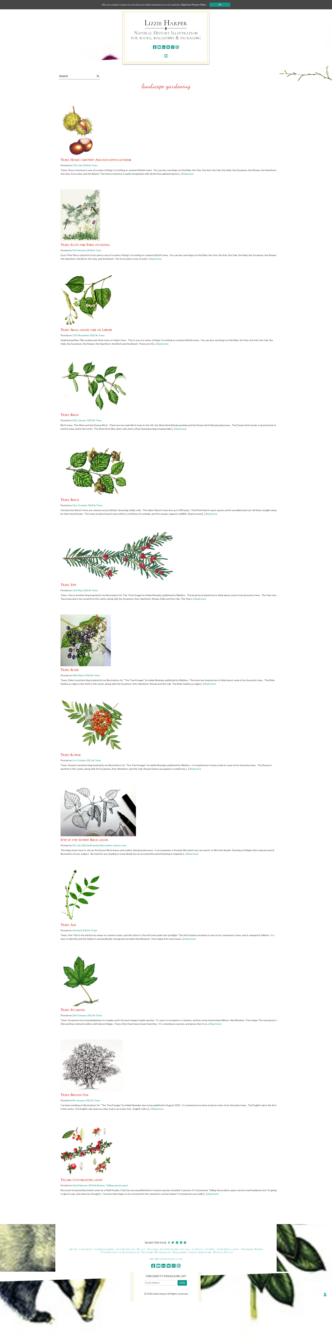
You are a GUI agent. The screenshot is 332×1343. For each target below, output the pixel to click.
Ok (219, 4)
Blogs (141, 1249)
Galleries (85, 1249)
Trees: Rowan (71, 755)
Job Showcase (125, 1249)
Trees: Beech (70, 500)
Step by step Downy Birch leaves (84, 840)
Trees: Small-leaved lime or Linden (86, 330)
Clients (210, 1249)
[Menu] (166, 55)
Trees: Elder (70, 670)
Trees (94, 165)
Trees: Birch (70, 415)
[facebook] (154, 47)
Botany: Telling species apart (112, 1185)
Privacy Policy (223, 1252)
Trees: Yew (68, 585)
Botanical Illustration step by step (108, 845)
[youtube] (159, 47)
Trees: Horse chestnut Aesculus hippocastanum (96, 160)
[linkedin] (163, 47)
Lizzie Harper (166, 22)
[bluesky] (168, 47)
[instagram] (177, 47)
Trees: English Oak (75, 1095)
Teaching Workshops (156, 1252)
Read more (188, 173)
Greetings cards (228, 1249)
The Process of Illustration (120, 1252)
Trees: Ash (68, 925)
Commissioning (104, 1249)
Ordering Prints (252, 1249)
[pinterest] (172, 47)
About (73, 1249)
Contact (198, 1249)
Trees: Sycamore (73, 1010)
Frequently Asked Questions (191, 1252)
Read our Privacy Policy (193, 4)
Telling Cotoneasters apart (82, 1180)
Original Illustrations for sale (168, 1249)
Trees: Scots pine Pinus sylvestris (85, 245)
